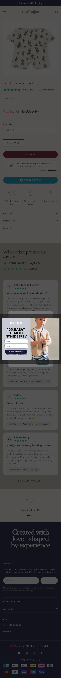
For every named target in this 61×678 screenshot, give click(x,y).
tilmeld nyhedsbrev (16, 352)
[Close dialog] (57, 319)
